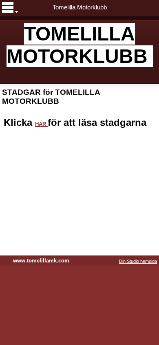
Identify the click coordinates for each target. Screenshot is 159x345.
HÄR (41, 124)
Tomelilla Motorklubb (80, 7)
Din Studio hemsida (138, 261)
